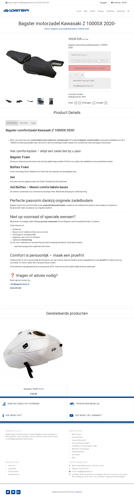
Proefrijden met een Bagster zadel (84, 446)
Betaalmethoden (78, 452)
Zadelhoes (110, 11)
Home (79, 11)
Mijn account (76, 434)
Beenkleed (121, 11)
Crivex (63, 492)
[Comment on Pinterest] (80, 103)
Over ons (11, 466)
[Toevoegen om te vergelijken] (106, 103)
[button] (128, 11)
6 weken (79, 94)
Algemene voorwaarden (80, 449)
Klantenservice (13, 474)
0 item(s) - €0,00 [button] (120, 3)
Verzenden (76, 455)
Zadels (92, 11)
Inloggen (103, 3)
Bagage (101, 11)
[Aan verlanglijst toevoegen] (94, 103)
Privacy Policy (13, 471)
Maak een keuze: (79, 55)
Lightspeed (78, 492)
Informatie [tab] (12, 123)
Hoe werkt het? (77, 437)
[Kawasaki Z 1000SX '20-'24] (33, 357)
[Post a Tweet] (76, 103)
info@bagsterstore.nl (84, 471)
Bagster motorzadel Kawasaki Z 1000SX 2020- (70, 29)
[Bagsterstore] (18, 8)
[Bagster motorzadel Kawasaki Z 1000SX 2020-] (35, 64)
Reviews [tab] (24, 123)
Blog (85, 11)
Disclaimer (12, 469)
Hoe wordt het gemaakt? (80, 443)
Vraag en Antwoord (79, 440)
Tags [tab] (33, 123)
